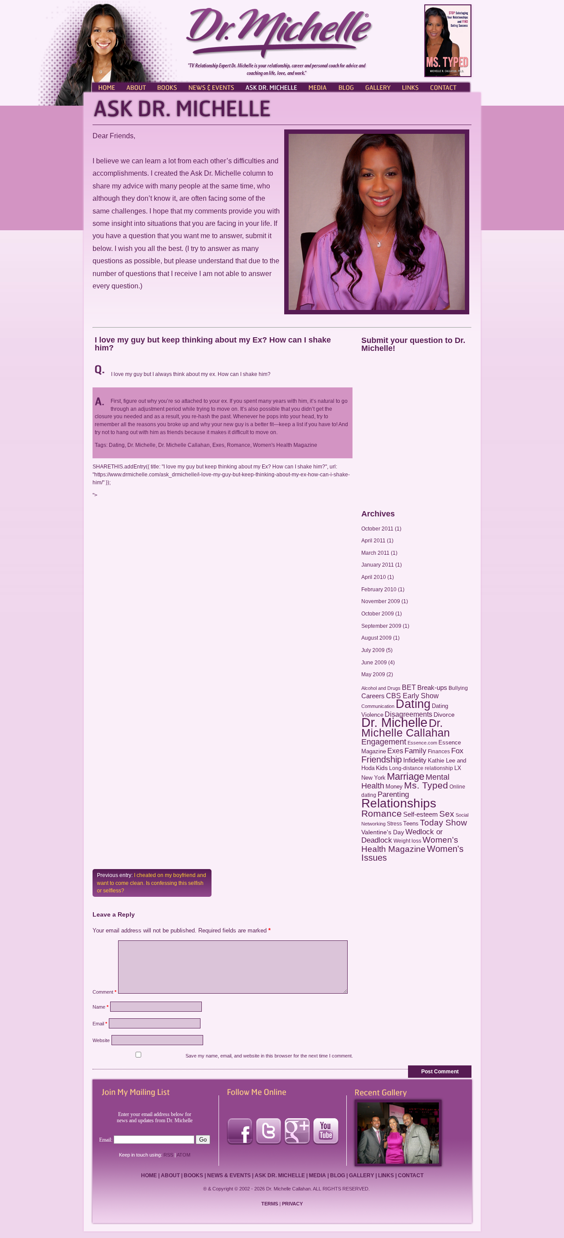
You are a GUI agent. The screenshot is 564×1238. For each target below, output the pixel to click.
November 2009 (380, 601)
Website (101, 1040)
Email (100, 1023)
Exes (395, 751)
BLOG (346, 86)
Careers (373, 696)
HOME (105, 86)
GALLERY (378, 86)
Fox (457, 751)
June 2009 (374, 662)
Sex (446, 813)
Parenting (393, 794)
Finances (439, 751)
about (170, 1175)
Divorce (444, 714)
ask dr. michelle (280, 1175)
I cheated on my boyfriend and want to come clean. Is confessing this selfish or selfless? (151, 882)
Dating (413, 704)
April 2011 (373, 540)
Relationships (398, 803)
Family (415, 751)
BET (409, 687)
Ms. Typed (426, 785)
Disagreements (408, 714)
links (386, 1175)
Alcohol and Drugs (381, 688)
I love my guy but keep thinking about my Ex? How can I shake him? (213, 343)
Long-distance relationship (421, 768)
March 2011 (375, 553)
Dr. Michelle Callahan (405, 728)
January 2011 (377, 564)
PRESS (317, 86)
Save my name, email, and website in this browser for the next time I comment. (269, 1055)
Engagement (383, 741)
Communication (377, 706)
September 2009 (381, 626)
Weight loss (407, 841)
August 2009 (376, 638)
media (317, 1175)
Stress (394, 824)
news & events (229, 1175)
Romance (381, 813)
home (149, 1175)
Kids (382, 768)
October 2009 (377, 613)
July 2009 (373, 650)
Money (394, 786)
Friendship (381, 759)
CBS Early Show (412, 696)
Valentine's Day (382, 832)
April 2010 (373, 577)
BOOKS (167, 86)
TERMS (269, 1203)
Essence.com (422, 742)
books (193, 1175)
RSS (168, 1154)
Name (100, 1007)
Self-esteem (420, 814)
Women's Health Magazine (409, 844)
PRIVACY (292, 1203)
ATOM (183, 1154)
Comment (104, 992)
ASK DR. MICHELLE (271, 86)
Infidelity (415, 760)
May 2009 (373, 674)
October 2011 (377, 528)
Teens (411, 823)
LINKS (410, 86)
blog (337, 1175)
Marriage (405, 776)
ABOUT (136, 86)
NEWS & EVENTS (211, 86)
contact (410, 1175)
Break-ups (432, 687)
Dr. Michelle (394, 722)
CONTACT (447, 86)
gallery (361, 1175)
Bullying (458, 688)
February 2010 (379, 589)
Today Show (443, 822)
